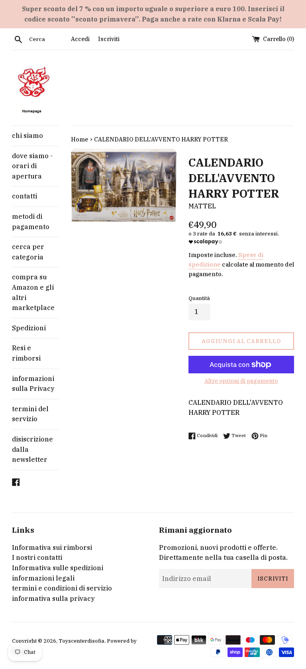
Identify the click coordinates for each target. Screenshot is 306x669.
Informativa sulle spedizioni (57, 568)
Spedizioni (29, 328)
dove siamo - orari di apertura (32, 166)
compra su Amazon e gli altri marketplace (33, 292)
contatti (24, 196)
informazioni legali (43, 578)
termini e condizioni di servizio (62, 588)
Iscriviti (109, 39)
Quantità (199, 298)
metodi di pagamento (30, 221)
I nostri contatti (37, 557)
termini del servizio (30, 414)
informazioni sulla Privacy (33, 384)
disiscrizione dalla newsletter (32, 449)
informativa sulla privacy (53, 598)
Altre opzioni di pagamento (241, 381)
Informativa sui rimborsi (52, 547)
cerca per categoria (28, 252)
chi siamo (27, 135)
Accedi (80, 39)
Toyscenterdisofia (81, 641)
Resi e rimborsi (26, 353)
